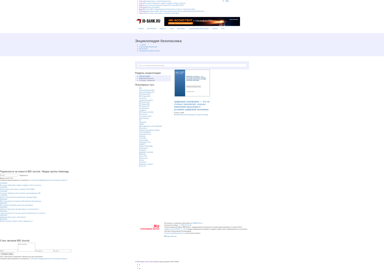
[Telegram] (226, 1)
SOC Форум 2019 (144, 94)
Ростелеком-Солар (145, 116)
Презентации (143, 49)
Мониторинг (143, 128)
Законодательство (145, 134)
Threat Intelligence (145, 132)
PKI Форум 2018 (144, 102)
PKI (140, 120)
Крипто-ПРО (143, 156)
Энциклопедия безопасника (148, 47)
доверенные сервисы (146, 164)
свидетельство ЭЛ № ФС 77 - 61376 (176, 229)
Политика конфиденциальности (174, 233)
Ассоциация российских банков (149, 51)
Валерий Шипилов (180, 115)
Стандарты (142, 110)
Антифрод (142, 150)
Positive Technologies (146, 146)
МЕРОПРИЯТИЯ (151, 28)
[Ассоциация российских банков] (197, 115)
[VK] (228, 1)
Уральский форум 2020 (146, 90)
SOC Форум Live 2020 (146, 112)
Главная (143, 45)
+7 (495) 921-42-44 (185, 225)
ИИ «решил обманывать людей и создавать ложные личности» (165, 3)
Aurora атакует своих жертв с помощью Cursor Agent (161, 13)
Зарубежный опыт (145, 142)
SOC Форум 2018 (144, 96)
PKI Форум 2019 (144, 106)
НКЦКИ (141, 124)
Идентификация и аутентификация (150, 126)
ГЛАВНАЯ (141, 28)
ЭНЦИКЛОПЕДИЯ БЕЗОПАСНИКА (199, 28)
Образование (143, 148)
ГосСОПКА (142, 138)
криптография (143, 140)
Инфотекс (142, 136)
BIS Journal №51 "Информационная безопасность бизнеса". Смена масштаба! (169, 9)
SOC (140, 88)
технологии (142, 98)
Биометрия (142, 122)
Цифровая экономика (146, 152)
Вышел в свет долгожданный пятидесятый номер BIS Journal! (163, 5)
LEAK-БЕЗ (215, 28)
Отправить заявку (7, 254)
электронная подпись (146, 100)
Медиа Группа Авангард (148, 262)
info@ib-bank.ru (197, 223)
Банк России (143, 114)
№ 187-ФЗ (142, 166)
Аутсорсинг (142, 162)
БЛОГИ (172, 28)
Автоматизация (144, 118)
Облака (141, 160)
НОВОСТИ (163, 28)
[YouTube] (224, 1)
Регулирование (144, 108)
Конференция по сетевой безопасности (158, 1)
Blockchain (142, 154)
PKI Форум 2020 (144, 104)
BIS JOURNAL (181, 28)
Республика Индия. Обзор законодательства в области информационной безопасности (175, 11)
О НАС (223, 28)
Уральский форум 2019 (146, 92)
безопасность (143, 158)
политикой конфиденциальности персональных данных (49, 180)
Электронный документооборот (149, 130)
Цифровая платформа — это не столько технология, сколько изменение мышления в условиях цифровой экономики (192, 105)
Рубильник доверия (153, 7)
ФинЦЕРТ (142, 144)
